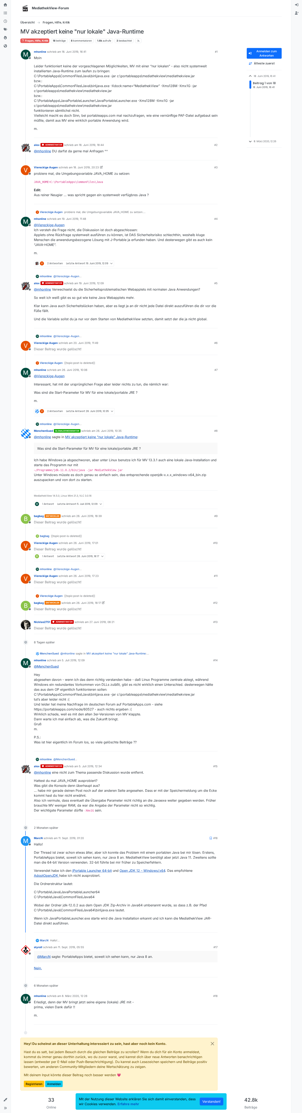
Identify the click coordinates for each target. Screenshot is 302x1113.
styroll (38, 947)
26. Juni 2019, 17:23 (86, 575)
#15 (215, 766)
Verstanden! (211, 1101)
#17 (215, 947)
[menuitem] (296, 5)
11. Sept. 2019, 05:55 (71, 947)
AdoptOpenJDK (46, 875)
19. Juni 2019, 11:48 (74, 218)
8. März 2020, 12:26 (74, 996)
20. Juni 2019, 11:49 (85, 343)
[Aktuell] (5, 21)
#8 (216, 430)
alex (37, 145)
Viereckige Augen (46, 167)
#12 (215, 602)
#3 (216, 167)
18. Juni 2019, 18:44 (91, 145)
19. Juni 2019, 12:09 (91, 283)
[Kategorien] (5, 13)
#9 (216, 516)
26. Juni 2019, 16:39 (89, 516)
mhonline (40, 51)
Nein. (38, 968)
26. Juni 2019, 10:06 (74, 369)
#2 (216, 145)
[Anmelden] (296, 5)
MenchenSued (43, 430)
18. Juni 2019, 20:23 (86, 167)
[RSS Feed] (138, 40)
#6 (216, 343)
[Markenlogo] (25, 8)
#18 (215, 996)
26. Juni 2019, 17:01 (85, 543)
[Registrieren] (296, 13)
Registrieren (34, 1084)
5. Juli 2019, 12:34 (90, 766)
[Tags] (5, 29)
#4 (216, 218)
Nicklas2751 (42, 622)
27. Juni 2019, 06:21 (101, 622)
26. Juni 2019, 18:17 (88, 602)
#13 (215, 622)
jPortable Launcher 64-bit (92, 871)
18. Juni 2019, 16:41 (74, 51)
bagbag (39, 516)
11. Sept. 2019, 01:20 (71, 838)
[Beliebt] (5, 38)
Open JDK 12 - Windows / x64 (142, 871)
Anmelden (54, 1084)
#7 (216, 369)
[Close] (212, 1043)
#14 (215, 660)
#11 (216, 575)
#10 (215, 543)
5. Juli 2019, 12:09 (73, 660)
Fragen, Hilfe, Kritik (36, 40)
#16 (215, 838)
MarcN (38, 838)
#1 (216, 51)
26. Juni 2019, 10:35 (109, 430)
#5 (216, 283)
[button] (5, 1100)
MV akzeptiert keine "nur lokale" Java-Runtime (101, 437)
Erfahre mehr (128, 1104)
